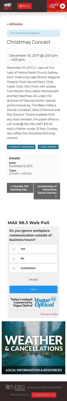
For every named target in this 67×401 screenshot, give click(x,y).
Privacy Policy (20, 395)
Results (33, 279)
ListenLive (53, 6)
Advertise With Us (43, 395)
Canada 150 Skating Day (19, 188)
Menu (25, 6)
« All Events (15, 24)
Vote (33, 289)
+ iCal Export (48, 147)
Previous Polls (49, 314)
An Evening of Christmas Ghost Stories (47, 191)
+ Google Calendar (21, 147)
